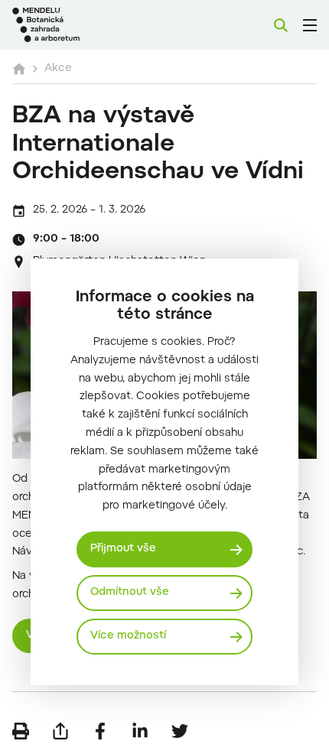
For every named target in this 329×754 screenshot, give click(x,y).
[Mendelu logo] (88, 25)
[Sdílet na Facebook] (100, 731)
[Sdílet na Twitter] (179, 731)
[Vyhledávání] (281, 25)
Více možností (128, 636)
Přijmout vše (123, 549)
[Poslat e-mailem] (60, 731)
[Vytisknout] (20, 731)
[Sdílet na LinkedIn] (140, 731)
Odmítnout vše (129, 592)
